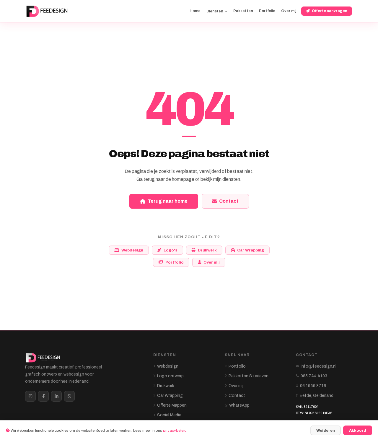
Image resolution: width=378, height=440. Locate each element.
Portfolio (267, 11)
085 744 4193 (314, 376)
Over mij (288, 11)
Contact (229, 201)
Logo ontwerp (170, 376)
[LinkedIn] (56, 396)
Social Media (169, 415)
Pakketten (243, 11)
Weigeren (325, 430)
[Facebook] (43, 396)
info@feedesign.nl (318, 366)
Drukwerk (207, 250)
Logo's (170, 250)
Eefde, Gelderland (316, 395)
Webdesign (132, 250)
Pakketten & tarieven (248, 376)
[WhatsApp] (69, 396)
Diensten (214, 11)
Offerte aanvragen (329, 11)
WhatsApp (239, 405)
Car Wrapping (250, 250)
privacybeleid (175, 430)
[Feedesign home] (48, 11)
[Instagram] (30, 396)
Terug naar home (168, 201)
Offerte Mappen (172, 405)
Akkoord (357, 430)
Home (195, 11)
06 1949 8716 (313, 386)
